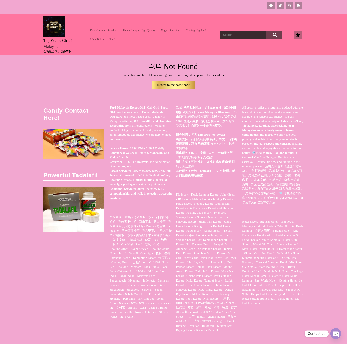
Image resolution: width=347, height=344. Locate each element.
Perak (112, 39)
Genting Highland (196, 30)
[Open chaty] (335, 333)
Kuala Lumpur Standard (103, 30)
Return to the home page (176, 86)
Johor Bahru (97, 39)
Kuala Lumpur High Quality (139, 30)
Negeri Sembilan (170, 30)
